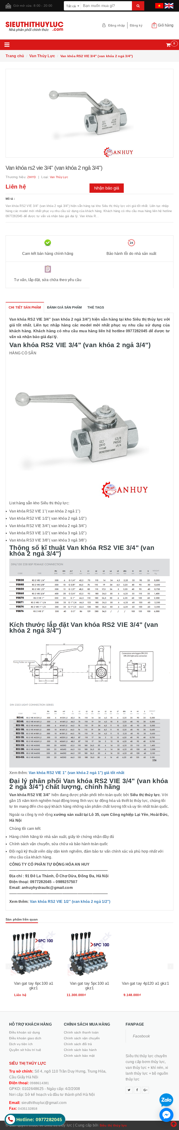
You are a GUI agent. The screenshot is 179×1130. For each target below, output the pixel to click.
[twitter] (129, 1090)
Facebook (141, 1036)
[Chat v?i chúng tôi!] (166, 1115)
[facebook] (137, 1090)
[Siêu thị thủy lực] (46, 27)
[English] (168, 4)
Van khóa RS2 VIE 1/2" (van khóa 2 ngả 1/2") (70, 902)
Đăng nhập (116, 25)
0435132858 (27, 1108)
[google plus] (145, 1090)
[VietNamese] (158, 4)
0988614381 (39, 1083)
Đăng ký (136, 25)
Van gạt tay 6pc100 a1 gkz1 (33, 985)
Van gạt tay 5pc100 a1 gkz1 (89, 985)
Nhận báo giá (106, 188)
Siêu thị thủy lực (113, 1125)
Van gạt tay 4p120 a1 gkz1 (145, 983)
